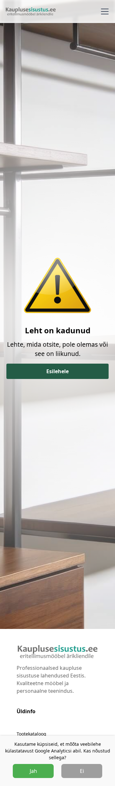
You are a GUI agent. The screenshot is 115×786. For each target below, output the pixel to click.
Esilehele (57, 371)
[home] (30, 11)
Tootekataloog (31, 734)
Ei (82, 771)
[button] (103, 11)
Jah (33, 771)
